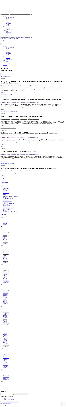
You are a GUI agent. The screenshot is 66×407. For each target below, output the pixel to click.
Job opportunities (9, 19)
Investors (7, 25)
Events (4, 111)
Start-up (4, 194)
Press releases (8, 32)
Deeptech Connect (9, 29)
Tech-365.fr (8, 28)
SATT (2, 186)
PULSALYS (5, 204)
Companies (8, 22)
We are (4, 16)
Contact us (5, 35)
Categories (4, 182)
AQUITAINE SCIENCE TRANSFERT (11, 196)
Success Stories (4, 76)
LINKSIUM (9, 76)
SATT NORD (6, 206)
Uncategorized (6, 188)
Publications (8, 33)
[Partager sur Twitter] (15, 85)
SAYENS (12, 163)
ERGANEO (5, 199)
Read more (3, 92)
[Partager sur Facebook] (5, 85)
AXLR (4, 197)
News (4, 30)
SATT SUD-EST (6, 209)
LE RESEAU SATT (11, 128)
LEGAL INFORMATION (8, 399)
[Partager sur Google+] (24, 85)
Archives (3, 214)
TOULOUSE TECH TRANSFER (10, 211)
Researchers (8, 23)
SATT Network (4, 128)
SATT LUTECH (6, 205)
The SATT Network (10, 17)
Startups (7, 24)
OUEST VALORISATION (11, 111)
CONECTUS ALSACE (8, 198)
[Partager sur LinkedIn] (34, 85)
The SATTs (8, 18)
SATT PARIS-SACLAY (8, 208)
